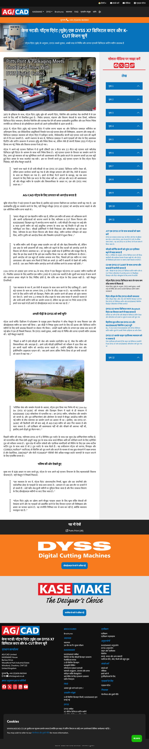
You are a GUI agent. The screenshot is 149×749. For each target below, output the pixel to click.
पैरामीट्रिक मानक (70, 660)
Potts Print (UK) (75, 530)
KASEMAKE (37, 12)
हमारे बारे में (105, 673)
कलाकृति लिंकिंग (69, 665)
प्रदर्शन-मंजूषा (86, 12)
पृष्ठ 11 (111, 219)
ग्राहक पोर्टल (141, 3)
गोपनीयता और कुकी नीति (109, 694)
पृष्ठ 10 (112, 206)
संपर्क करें (115, 3)
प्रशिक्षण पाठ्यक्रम (108, 636)
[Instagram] (15, 687)
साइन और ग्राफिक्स (108, 651)
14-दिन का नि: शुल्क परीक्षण (74, 645)
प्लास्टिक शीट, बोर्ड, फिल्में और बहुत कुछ (115, 659)
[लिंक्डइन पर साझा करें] (126, 66)
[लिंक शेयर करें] (132, 66)
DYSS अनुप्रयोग (107, 648)
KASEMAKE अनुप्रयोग (109, 645)
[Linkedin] (20, 687)
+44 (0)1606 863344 (79, 20)
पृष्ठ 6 (111, 153)
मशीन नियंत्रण (69, 679)
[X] (9, 687)
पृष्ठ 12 (111, 357)
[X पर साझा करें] (121, 66)
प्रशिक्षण (104, 633)
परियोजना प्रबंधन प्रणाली (73, 668)
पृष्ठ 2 (111, 99)
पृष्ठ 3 (111, 113)
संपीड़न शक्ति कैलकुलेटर (72, 673)
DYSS (48, 12)
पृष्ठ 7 (111, 166)
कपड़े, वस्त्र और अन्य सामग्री (111, 656)
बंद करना (137, 738)
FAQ (76, 12)
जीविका (127, 3)
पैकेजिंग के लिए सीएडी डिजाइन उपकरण (78, 657)
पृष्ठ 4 (111, 126)
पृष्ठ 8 (111, 179)
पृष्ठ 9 (111, 193)
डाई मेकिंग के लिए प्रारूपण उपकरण (76, 676)
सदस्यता (69, 12)
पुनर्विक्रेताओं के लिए (108, 676)
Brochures (59, 12)
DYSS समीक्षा (68, 709)
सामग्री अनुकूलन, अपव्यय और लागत (77, 671)
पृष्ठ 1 (111, 86)
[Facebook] (4, 687)
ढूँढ (100, 12)
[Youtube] (25, 687)
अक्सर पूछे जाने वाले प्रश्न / (74, 688)
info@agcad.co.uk (16, 676)
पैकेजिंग (104, 653)
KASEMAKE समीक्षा (71, 654)
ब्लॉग (94, 12)
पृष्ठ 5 (111, 139)
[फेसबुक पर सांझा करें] (116, 66)
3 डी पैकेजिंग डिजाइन (71, 662)
